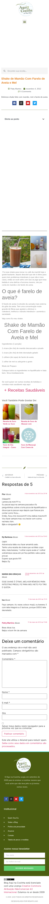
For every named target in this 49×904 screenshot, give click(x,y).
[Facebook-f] (6, 799)
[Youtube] (28, 103)
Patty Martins (8, 623)
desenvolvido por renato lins (24, 901)
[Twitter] (35, 103)
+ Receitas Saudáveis (24, 390)
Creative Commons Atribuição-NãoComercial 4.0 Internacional (22, 889)
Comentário (8, 659)
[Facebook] (14, 103)
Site (4, 713)
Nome (6, 692)
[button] (24, 22)
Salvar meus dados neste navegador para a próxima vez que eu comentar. (23, 727)
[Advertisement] (24, 46)
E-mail (6, 703)
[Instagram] (21, 103)
